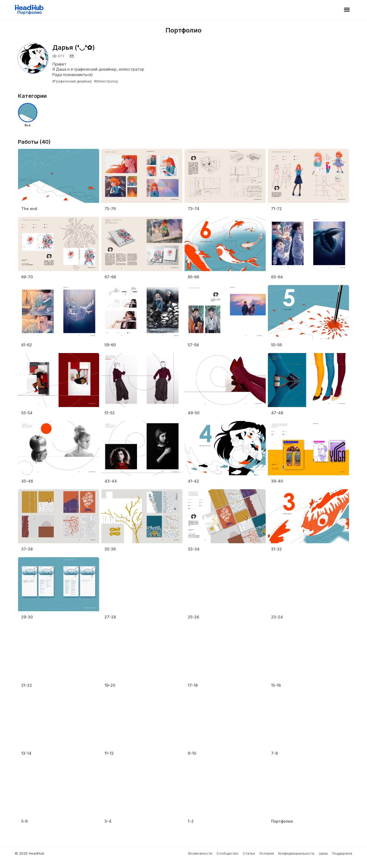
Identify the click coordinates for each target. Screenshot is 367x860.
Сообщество (228, 853)
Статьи (249, 853)
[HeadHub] (29, 9)
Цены (323, 853)
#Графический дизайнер (72, 81)
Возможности (200, 853)
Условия (266, 853)
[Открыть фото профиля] (33, 58)
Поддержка (342, 853)
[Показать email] (71, 56)
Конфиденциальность (296, 853)
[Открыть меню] (346, 9)
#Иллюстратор (106, 81)
